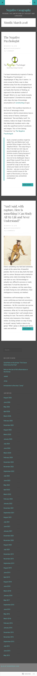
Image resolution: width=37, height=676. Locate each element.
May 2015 (7, 655)
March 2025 (7, 434)
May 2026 (7, 407)
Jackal (6, 376)
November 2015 (9, 637)
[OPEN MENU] (2, 2)
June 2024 (7, 448)
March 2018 (7, 591)
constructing (19, 103)
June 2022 (7, 480)
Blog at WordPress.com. (10, 666)
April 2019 (7, 577)
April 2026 (7, 411)
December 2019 (9, 554)
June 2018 (7, 586)
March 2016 (7, 618)
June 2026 (7, 402)
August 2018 (8, 582)
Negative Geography (18, 10)
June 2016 (7, 609)
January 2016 (8, 628)
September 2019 (9, 563)
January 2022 (8, 503)
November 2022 (9, 466)
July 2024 (7, 444)
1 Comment (10, 51)
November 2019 (9, 559)
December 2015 (9, 632)
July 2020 (7, 549)
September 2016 (9, 605)
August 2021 (8, 517)
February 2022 (8, 499)
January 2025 (8, 439)
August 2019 (8, 568)
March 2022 (7, 494)
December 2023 (9, 462)
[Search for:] (13, 350)
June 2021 (7, 526)
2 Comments (10, 230)
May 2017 (7, 600)
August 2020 (8, 545)
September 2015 (9, 641)
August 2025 (8, 430)
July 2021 (7, 522)
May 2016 (7, 614)
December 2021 (9, 508)
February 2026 (8, 421)
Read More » (27, 184)
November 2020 (9, 540)
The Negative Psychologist (12, 39)
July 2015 (7, 646)
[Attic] (30, 2)
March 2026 (7, 416)
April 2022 (7, 489)
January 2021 (8, 531)
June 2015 (7, 651)
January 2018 (8, 595)
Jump (5, 381)
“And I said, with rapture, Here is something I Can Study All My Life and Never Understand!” (18, 213)
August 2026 (8, 397)
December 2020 (9, 536)
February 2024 (8, 457)
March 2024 (7, 453)
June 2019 (7, 572)
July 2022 (7, 476)
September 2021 (9, 513)
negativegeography (13, 48)
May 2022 (7, 485)
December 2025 (9, 425)
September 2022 (9, 471)
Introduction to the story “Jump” (13, 385)
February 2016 (8, 623)
